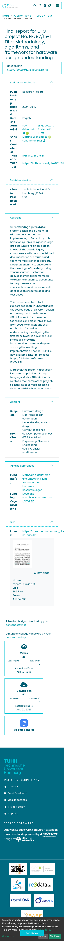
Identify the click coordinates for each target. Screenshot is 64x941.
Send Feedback (17, 793)
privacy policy (43, 929)
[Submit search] (35, 5)
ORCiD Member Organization (42, 869)
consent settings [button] (16, 625)
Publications (22, 16)
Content (15, 402)
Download (42, 573)
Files (12, 522)
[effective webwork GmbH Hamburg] (25, 839)
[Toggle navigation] (57, 5)
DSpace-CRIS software (29, 830)
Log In (45, 5)
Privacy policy (16, 807)
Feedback (32, 933)
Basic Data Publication (23, 82)
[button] (50, 6)
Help (40, 5)
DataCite (18, 884)
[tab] (32, 82)
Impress (13, 813)
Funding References (22, 466)
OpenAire (44, 900)
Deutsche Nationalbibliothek (18, 869)
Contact (13, 786)
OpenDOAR (20, 900)
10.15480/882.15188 (33, 155)
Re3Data (40, 884)
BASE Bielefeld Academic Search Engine (32, 916)
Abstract (15, 218)
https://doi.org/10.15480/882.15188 (27, 70)
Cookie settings (17, 800)
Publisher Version (20, 180)
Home (6, 16)
